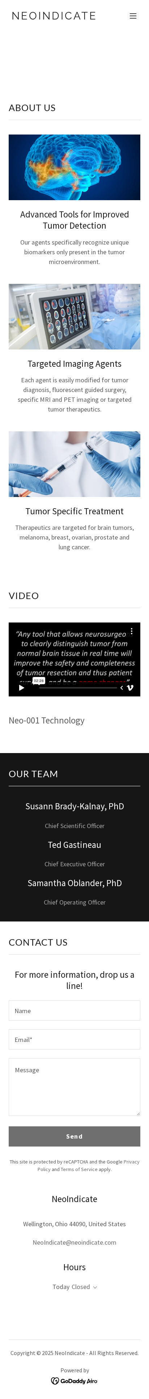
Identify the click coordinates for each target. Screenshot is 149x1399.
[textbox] (74, 1010)
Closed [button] (81, 1287)
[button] (133, 16)
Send (74, 1136)
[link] (55, 17)
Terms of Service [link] (79, 1169)
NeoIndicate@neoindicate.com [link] (74, 1242)
